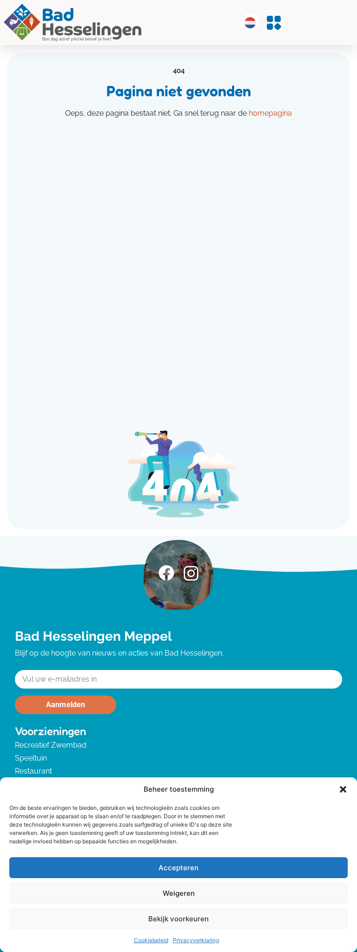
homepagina (270, 113)
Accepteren (178, 867)
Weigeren (179, 893)
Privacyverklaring (196, 940)
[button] (343, 789)
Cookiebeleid (151, 940)
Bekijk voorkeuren (178, 918)
